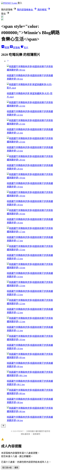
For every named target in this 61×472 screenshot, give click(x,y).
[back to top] (3, 426)
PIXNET (20, 431)
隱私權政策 (25, 434)
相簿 (7, 47)
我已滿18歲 (7, 468)
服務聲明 (36, 434)
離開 (16, 468)
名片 (26, 47)
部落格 (16, 47)
